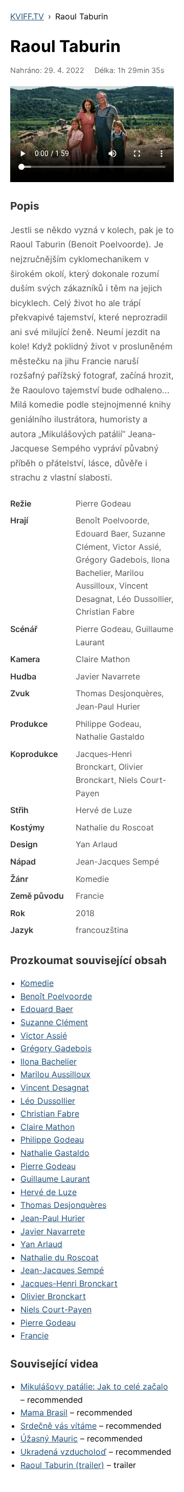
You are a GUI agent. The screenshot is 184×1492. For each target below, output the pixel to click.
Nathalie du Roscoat (59, 1257)
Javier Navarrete (52, 1231)
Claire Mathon (47, 1127)
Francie (34, 1335)
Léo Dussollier (47, 1101)
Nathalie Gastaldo (54, 1153)
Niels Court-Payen (55, 1309)
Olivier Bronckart (53, 1296)
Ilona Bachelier (48, 1061)
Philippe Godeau (52, 1139)
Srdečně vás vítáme (58, 1426)
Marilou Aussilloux (55, 1074)
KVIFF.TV (27, 16)
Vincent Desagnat (54, 1087)
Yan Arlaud (41, 1244)
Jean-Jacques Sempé (62, 1270)
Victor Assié (43, 1035)
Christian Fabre (49, 1113)
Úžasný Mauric (49, 1438)
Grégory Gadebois (55, 1048)
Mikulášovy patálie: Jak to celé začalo (94, 1386)
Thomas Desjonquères (63, 1205)
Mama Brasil (43, 1412)
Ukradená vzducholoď (63, 1452)
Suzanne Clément (54, 1022)
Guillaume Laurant (55, 1179)
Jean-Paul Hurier (52, 1218)
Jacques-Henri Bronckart (69, 1283)
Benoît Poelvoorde (56, 996)
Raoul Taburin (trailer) (62, 1465)
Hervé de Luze (48, 1192)
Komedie (37, 983)
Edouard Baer (46, 1009)
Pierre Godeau (48, 1166)
